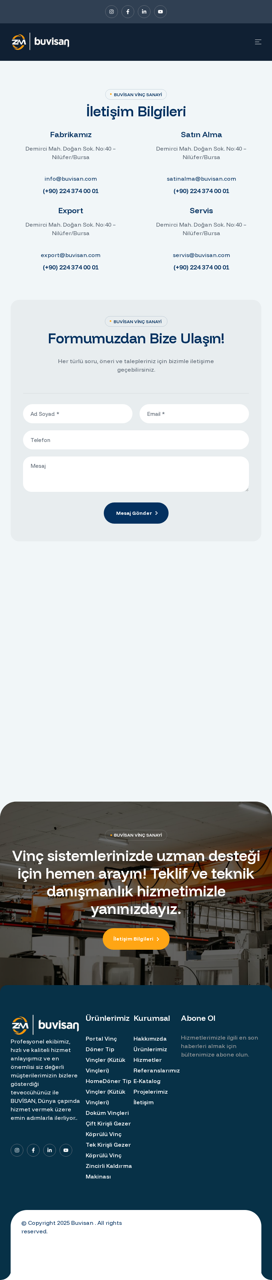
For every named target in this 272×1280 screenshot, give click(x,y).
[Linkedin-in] (144, 11)
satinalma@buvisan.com (201, 178)
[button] (136, 939)
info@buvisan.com (71, 178)
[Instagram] (111, 11)
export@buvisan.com (71, 254)
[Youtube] (160, 11)
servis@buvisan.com (201, 254)
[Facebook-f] (127, 11)
